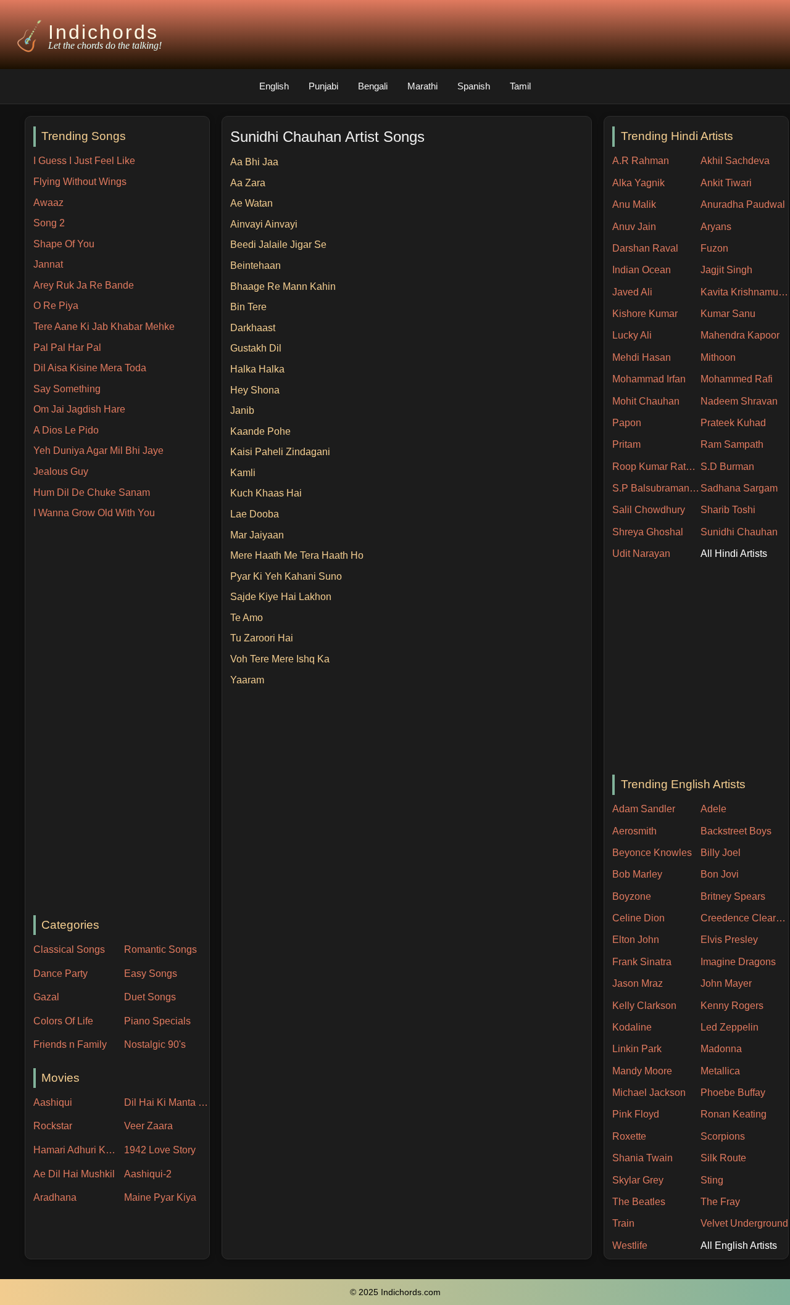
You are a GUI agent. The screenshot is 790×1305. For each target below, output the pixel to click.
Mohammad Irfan (649, 379)
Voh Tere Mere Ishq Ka (280, 659)
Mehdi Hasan (641, 357)
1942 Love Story (160, 1150)
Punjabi (323, 86)
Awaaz (48, 202)
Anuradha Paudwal (743, 204)
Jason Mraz (637, 983)
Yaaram (247, 680)
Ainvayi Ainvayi (263, 224)
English (274, 86)
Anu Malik (634, 204)
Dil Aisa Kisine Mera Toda (89, 368)
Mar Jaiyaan (257, 535)
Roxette (629, 1136)
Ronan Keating (734, 1114)
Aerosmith (634, 831)
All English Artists (739, 1245)
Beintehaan (255, 265)
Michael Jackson (649, 1092)
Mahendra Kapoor (740, 335)
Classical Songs (69, 949)
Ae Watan (251, 203)
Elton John (635, 939)
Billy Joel (721, 852)
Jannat (48, 264)
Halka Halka (257, 369)
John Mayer (726, 983)
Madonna (721, 1049)
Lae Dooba (254, 514)
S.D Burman (727, 466)
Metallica (720, 1071)
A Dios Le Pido (66, 430)
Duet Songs (150, 997)
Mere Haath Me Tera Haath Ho (297, 555)
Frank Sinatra (642, 962)
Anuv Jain (634, 226)
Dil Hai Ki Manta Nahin (166, 1102)
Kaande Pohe (260, 431)
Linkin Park (637, 1049)
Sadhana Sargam (739, 488)
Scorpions (723, 1136)
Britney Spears (733, 896)
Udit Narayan (641, 553)
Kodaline (632, 1027)
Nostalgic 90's (155, 1044)
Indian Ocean (641, 270)
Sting (712, 1180)
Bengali (373, 86)
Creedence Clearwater (745, 918)
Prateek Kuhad (733, 423)
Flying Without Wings (80, 181)
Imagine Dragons (738, 962)
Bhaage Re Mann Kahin (283, 286)
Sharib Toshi (728, 509)
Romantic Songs (160, 949)
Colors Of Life (63, 1021)
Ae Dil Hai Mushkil (74, 1174)
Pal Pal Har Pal (67, 347)
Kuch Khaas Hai (266, 493)
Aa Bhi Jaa (254, 162)
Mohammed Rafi (737, 379)
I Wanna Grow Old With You (94, 513)
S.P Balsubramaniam (656, 488)
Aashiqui (52, 1102)
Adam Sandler (643, 809)
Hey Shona (255, 390)
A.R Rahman (640, 160)
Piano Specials (157, 1021)
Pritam (626, 444)
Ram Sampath (732, 444)
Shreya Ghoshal (647, 532)
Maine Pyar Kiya (160, 1197)
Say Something (67, 389)
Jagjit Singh (726, 270)
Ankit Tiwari (726, 183)
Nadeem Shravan (739, 401)
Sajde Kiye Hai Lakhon (280, 596)
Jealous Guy (60, 471)
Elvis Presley (729, 939)
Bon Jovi (720, 874)
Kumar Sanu (728, 313)
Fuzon (714, 248)
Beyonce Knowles (652, 852)
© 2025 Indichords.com (395, 1292)
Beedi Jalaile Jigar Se (278, 244)
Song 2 (49, 223)
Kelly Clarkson (644, 1005)
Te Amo (246, 617)
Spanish (473, 86)
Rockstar (52, 1126)
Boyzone (631, 896)
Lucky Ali (632, 335)
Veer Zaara (148, 1126)
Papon (626, 423)
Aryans (716, 226)
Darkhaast (252, 328)
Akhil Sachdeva (735, 160)
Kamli (243, 472)
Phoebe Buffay (733, 1092)
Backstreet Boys (736, 831)
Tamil (520, 86)
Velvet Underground (744, 1223)
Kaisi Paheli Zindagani (280, 452)
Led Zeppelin (730, 1027)
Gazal (46, 997)
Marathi (422, 86)
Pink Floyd (635, 1114)
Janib (242, 410)
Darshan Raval (645, 248)
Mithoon (718, 357)
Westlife (629, 1245)
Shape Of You (63, 244)
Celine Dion (638, 918)
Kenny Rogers (732, 1005)
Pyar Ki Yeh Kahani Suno (286, 576)
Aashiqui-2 (148, 1174)
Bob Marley (637, 874)
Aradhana (55, 1197)
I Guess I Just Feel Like (84, 160)
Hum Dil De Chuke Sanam (91, 492)
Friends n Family (70, 1044)
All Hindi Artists (734, 553)
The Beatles (638, 1201)
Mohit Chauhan (646, 401)
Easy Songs (150, 973)
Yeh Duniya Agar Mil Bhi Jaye (98, 450)
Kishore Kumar (645, 313)
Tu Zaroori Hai (261, 638)
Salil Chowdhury (648, 509)
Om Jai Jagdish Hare (79, 409)
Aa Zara (247, 183)
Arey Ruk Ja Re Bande (83, 285)
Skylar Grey (637, 1180)
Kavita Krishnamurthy (745, 292)
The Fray (720, 1201)
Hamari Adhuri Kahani (75, 1150)
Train (623, 1223)
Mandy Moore (642, 1071)
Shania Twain (642, 1158)
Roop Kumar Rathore (656, 466)
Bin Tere (248, 307)
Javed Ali (632, 292)
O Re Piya (55, 305)
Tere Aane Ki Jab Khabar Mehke (104, 326)
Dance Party (60, 973)
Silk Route (723, 1158)
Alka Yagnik (638, 183)
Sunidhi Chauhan (739, 532)
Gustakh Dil (255, 348)
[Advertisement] (121, 718)
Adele (713, 809)
